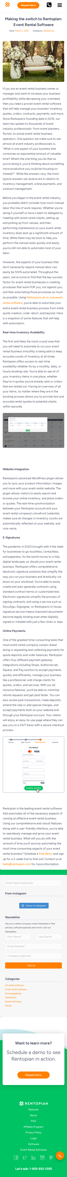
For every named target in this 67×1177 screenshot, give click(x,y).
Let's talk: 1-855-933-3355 (33, 1169)
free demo (45, 853)
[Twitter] (25, 1158)
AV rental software (14, 985)
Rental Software (13, 1001)
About (33, 1115)
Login (33, 1138)
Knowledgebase (13, 993)
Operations (48, 30)
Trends (8, 1005)
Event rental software (16, 989)
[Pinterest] (51, 1158)
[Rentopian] (33, 1104)
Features (33, 1109)
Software (33, 1144)
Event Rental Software (33, 1149)
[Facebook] (16, 1158)
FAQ (33, 1121)
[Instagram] (42, 1158)
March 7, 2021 (22, 30)
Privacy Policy (34, 1132)
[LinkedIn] (33, 1158)
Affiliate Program (33, 1126)
